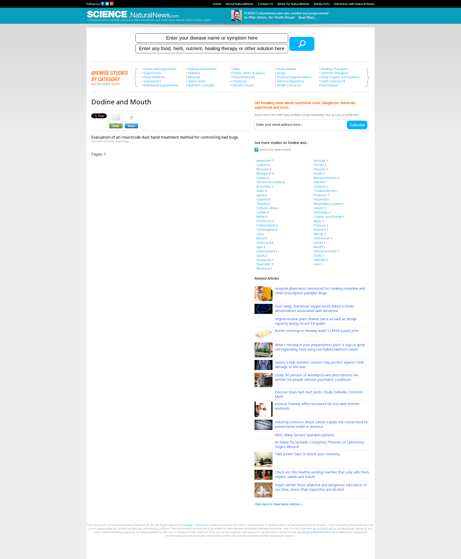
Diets (236, 69)
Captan (261, 178)
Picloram (320, 225)
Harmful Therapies (335, 73)
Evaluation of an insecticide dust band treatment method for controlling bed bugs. (165, 137)
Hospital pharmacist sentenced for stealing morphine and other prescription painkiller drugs (320, 290)
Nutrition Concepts (201, 85)
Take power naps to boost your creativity (307, 454)
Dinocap (319, 160)
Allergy (319, 234)
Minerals (194, 77)
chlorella (320, 260)
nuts (317, 264)
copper (319, 208)
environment (265, 251)
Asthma (319, 182)
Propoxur (320, 195)
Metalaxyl (263, 268)
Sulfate (261, 212)
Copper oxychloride (328, 216)
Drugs (281, 73)
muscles (320, 169)
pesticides (263, 160)
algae (317, 221)
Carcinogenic (265, 229)
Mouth (318, 247)
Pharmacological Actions (294, 77)
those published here (317, 532)
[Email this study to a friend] (115, 115)
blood (260, 238)
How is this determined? (275, 149)
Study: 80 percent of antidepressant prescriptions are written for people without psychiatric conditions (316, 377)
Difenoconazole (325, 251)
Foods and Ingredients (160, 69)
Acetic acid (263, 242)
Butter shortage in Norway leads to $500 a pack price (317, 330)
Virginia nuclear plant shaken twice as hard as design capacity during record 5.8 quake (316, 321)
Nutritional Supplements (161, 85)
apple (260, 195)
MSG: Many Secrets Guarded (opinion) (304, 435)
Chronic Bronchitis (269, 182)
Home (217, 4)
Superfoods (152, 73)
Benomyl (262, 169)
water (260, 190)
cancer (318, 242)
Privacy (187, 525)
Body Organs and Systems (340, 77)
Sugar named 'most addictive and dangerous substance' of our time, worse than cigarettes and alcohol (321, 487)
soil (258, 234)
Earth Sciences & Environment (332, 83)
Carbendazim (266, 225)
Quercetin (263, 264)
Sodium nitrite (266, 208)
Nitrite (260, 216)
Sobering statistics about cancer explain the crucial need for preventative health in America (322, 424)
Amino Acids (197, 81)
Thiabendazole (325, 190)
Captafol (262, 199)
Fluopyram (264, 260)
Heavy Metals (286, 69)
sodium (261, 165)
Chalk (317, 255)
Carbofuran (322, 238)
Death (318, 173)
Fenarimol (321, 199)
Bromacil (320, 229)
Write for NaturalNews (293, 4)
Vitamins (194, 73)
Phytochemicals (243, 77)
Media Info (322, 4)
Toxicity (261, 203)
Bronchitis (263, 186)
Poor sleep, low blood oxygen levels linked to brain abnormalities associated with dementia (314, 308)
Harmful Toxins (243, 85)
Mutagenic (264, 173)
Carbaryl (320, 186)
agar (259, 247)
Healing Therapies (334, 69)
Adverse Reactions (290, 81)
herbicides (321, 212)
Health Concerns (289, 85)
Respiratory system (328, 203)
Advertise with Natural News (354, 4)
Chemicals (239, 81)
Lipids (260, 255)
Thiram (319, 165)
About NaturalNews (240, 4)
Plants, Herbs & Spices (248, 73)
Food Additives (154, 77)
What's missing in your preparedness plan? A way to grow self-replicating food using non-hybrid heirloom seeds (320, 347)
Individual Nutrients (202, 69)
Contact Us (265, 4)
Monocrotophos (325, 178)
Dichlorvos (264, 221)
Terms (199, 525)
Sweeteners (152, 81)
